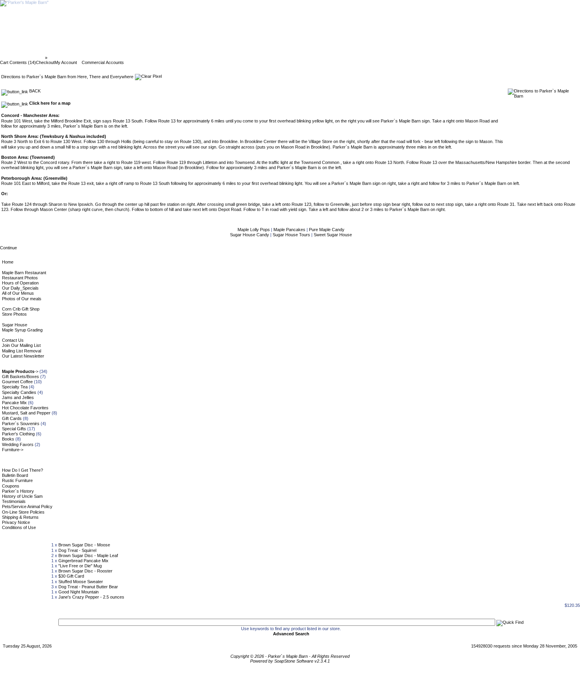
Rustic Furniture (17, 480)
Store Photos (14, 314)
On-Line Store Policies (23, 512)
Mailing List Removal (21, 350)
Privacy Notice (16, 522)
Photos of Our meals (21, 298)
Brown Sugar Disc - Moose (84, 544)
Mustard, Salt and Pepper (26, 412)
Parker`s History (18, 491)
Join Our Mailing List (21, 345)
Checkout (45, 62)
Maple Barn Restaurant (24, 272)
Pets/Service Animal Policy (27, 506)
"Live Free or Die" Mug (80, 565)
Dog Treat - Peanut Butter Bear (88, 586)
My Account (65, 62)
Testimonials (14, 501)
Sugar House (14, 324)
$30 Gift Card (71, 576)
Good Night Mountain (78, 591)
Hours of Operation (20, 283)
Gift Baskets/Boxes (20, 376)
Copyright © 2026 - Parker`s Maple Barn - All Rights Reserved (290, 656)
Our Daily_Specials (20, 288)
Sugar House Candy (250, 234)
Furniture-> (12, 449)
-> (20, 371)
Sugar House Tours (292, 234)
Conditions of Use (19, 527)
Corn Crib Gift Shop (20, 309)
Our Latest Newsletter (23, 356)
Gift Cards (12, 418)
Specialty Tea (15, 386)
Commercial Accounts (103, 62)
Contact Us (13, 340)
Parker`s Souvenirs (20, 423)
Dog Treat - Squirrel (77, 550)
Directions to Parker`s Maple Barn (83, 57)
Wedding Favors (18, 444)
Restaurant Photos (20, 277)
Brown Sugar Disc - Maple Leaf (88, 555)
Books (8, 439)
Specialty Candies (19, 392)
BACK (34, 91)
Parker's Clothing (18, 433)
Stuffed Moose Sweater (80, 581)
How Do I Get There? (22, 470)
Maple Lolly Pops (254, 229)
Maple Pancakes (290, 229)
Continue (8, 247)
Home (7, 262)
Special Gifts (14, 428)
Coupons (10, 486)
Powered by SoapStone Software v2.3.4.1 (290, 661)
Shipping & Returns (20, 517)
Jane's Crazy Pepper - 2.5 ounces (91, 597)
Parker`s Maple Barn (23, 57)
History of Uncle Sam (22, 496)
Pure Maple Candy (326, 229)
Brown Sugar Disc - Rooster (85, 571)
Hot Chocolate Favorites (25, 407)
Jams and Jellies (18, 397)
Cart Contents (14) (18, 62)
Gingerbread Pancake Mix (83, 560)
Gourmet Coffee (17, 381)
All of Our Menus (18, 293)
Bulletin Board (15, 475)
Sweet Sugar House (333, 234)
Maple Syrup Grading (22, 330)
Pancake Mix (14, 402)
